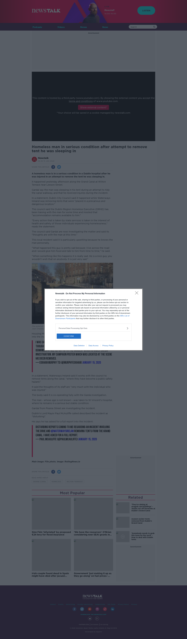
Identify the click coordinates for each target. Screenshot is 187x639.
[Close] (137, 293)
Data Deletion (79, 346)
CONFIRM (69, 336)
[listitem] (93, 328)
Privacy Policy (107, 346)
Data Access (93, 346)
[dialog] (93, 319)
